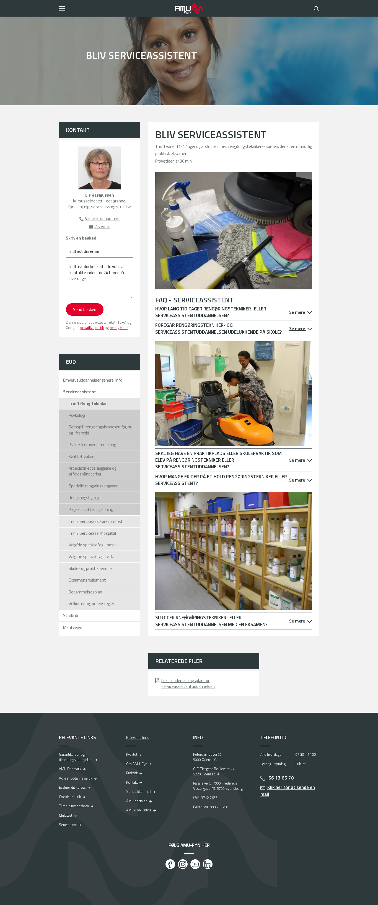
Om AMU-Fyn (136, 764)
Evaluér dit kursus (72, 787)
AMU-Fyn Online (139, 810)
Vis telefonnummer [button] (102, 218)
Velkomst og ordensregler (91, 603)
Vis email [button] (102, 226)
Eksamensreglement (87, 580)
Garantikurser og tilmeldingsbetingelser (76, 757)
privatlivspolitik (92, 327)
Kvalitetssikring (82, 456)
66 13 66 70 (280, 778)
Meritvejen (72, 627)
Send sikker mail (138, 791)
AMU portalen (136, 801)
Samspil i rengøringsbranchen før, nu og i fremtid (100, 430)
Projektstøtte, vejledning (91, 509)
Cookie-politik (70, 796)
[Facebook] (170, 864)
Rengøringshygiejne (86, 497)
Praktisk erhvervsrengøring (92, 444)
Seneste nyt (68, 824)
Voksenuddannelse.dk (75, 778)
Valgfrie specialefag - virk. (91, 556)
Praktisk (132, 773)
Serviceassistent (79, 392)
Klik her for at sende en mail (287, 791)
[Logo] (189, 8)
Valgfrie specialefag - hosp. (92, 545)
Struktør (71, 615)
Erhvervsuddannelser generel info (92, 380)
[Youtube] (195, 864)
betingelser (119, 327)
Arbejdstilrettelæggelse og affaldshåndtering (92, 471)
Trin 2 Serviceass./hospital (92, 533)
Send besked (84, 309)
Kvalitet (131, 754)
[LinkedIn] (208, 864)
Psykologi (77, 415)
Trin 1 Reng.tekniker (88, 403)
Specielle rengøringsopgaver (93, 486)
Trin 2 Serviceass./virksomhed (95, 521)
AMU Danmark (70, 769)
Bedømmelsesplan (85, 592)
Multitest (65, 815)
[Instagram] (183, 864)
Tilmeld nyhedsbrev (74, 806)
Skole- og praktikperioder (91, 568)
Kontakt (132, 782)
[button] (115, 8)
